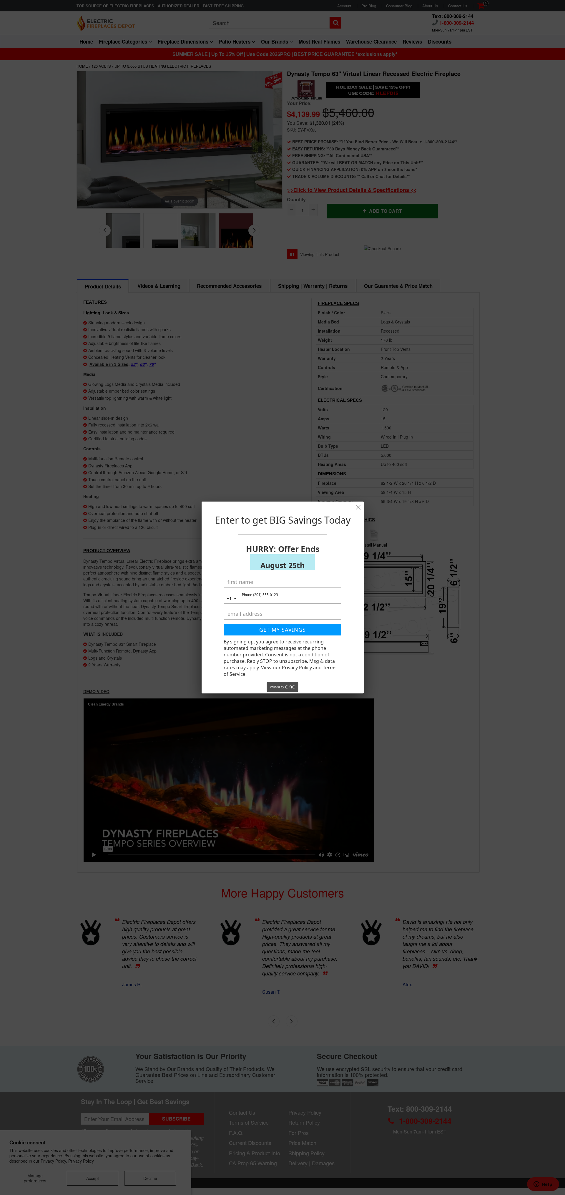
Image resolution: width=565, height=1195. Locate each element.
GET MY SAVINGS (282, 629)
